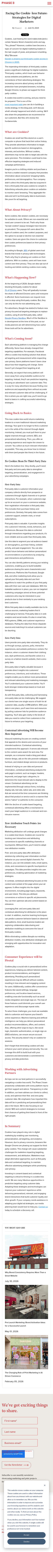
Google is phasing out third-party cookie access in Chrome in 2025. (26, 60)
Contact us (43, 1207)
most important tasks (14, 104)
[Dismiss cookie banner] (45, 1485)
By (16, 28)
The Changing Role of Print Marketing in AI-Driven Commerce (24, 1374)
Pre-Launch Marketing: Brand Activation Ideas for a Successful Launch (25, 1324)
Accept (26, 1535)
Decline (26, 1542)
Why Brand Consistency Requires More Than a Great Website (25, 1274)
